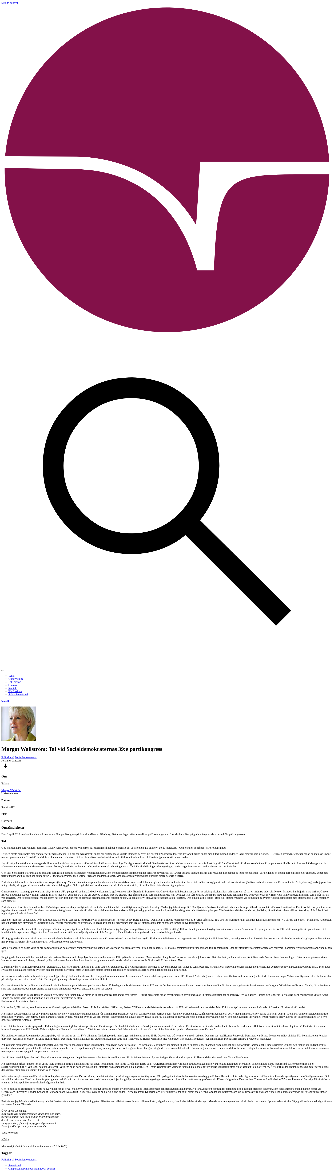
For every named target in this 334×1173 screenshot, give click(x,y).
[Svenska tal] (167, 334)
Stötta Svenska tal (18, 694)
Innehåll (5, 701)
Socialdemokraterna (26, 757)
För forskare (15, 691)
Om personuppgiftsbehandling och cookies (31, 1168)
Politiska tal (7, 757)
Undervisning (15, 678)
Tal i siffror (14, 681)
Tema (11, 675)
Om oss (12, 685)
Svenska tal (14, 1165)
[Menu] (2, 670)
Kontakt (12, 688)
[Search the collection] (167, 666)
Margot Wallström (11, 790)
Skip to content (9, 2)
